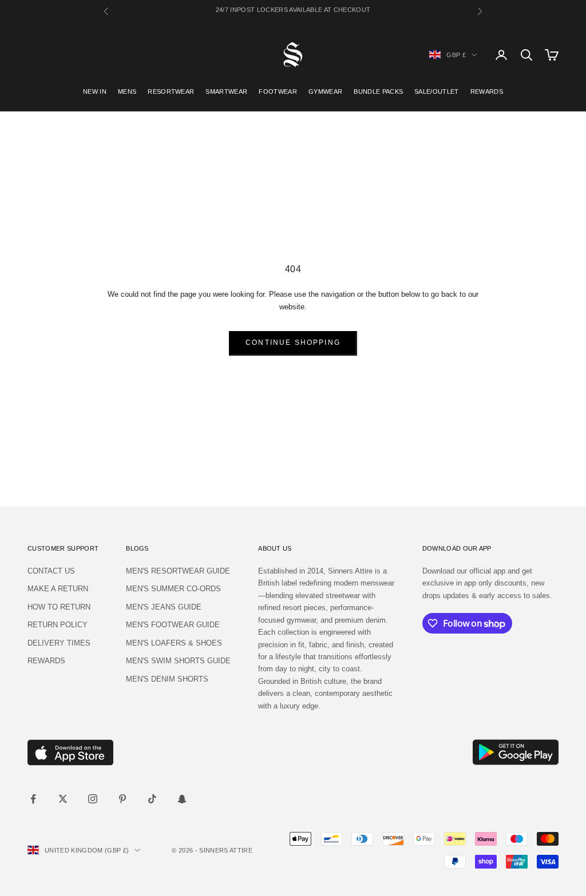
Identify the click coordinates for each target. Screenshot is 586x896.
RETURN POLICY (57, 624)
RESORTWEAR (171, 91)
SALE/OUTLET (436, 91)
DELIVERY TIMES (58, 643)
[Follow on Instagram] (92, 799)
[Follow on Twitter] (63, 799)
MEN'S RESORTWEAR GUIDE (178, 571)
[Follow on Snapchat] (182, 799)
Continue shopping (293, 343)
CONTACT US (51, 571)
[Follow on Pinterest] (122, 799)
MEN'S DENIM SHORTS (167, 679)
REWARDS (486, 91)
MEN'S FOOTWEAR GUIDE (173, 624)
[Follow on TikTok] (152, 799)
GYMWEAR (325, 91)
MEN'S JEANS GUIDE (163, 607)
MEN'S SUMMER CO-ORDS (173, 588)
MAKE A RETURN (57, 588)
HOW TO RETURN (58, 607)
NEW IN (94, 91)
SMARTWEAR (226, 91)
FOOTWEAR (278, 91)
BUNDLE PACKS (378, 91)
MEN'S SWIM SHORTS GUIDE (178, 660)
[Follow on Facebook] (33, 799)
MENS (127, 91)
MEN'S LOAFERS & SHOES (174, 643)
